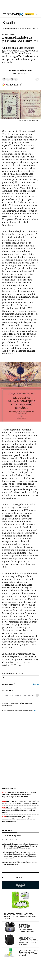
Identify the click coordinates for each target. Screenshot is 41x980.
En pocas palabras (24, 28)
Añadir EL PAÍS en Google (13, 85)
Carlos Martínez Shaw (20, 70)
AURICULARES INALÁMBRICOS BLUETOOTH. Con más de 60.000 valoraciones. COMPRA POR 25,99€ (27, 927)
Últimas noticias (9, 788)
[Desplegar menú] (4, 14)
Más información (7, 705)
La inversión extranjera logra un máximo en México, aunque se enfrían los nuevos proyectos (18, 819)
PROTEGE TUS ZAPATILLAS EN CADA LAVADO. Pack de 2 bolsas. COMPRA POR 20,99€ (20, 916)
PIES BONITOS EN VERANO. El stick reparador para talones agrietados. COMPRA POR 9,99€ (28, 953)
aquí (34, 710)
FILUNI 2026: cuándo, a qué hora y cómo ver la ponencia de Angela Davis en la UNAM (20, 802)
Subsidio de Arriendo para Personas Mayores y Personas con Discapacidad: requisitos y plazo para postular (19, 794)
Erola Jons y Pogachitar (12, 836)
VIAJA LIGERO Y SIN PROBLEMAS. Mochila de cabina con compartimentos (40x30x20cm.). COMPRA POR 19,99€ (28, 940)
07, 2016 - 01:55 (20, 73)
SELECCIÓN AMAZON (20, 885)
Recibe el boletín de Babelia (14, 673)
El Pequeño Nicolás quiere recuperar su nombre (21, 840)
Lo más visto (7, 831)
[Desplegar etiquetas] (37, 695)
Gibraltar (18, 695)
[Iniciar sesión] (37, 14)
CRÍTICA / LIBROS (8, 34)
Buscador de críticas (10, 28)
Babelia (8, 22)
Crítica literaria (28, 695)
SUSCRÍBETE (29, 14)
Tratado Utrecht (7, 695)
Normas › (36, 684)
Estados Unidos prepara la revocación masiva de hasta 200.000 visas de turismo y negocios (19, 810)
